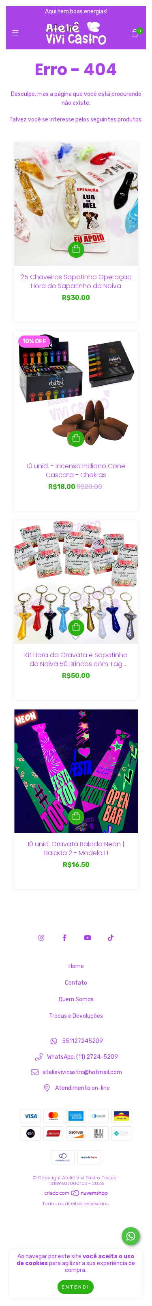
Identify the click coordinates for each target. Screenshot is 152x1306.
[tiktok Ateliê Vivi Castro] (111, 938)
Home (76, 966)
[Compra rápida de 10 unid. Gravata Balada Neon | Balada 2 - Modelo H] (76, 817)
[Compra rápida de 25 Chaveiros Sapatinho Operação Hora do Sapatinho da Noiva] (76, 250)
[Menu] (17, 33)
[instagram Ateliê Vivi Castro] (41, 938)
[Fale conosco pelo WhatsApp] (131, 1236)
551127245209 (82, 1041)
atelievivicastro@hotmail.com (82, 1072)
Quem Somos (76, 999)
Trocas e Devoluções (76, 1016)
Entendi (76, 1287)
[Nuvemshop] (76, 1195)
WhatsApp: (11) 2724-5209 (82, 1056)
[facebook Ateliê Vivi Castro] (64, 938)
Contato (76, 982)
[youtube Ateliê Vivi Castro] (87, 938)
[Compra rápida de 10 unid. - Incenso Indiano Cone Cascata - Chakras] (76, 439)
